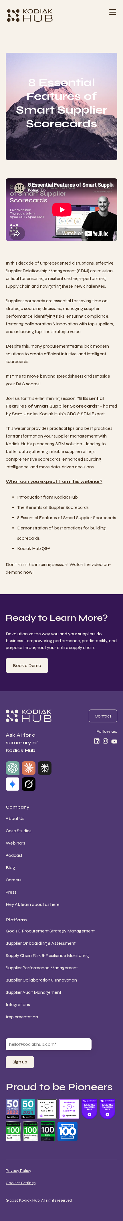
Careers (13, 879)
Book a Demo (27, 665)
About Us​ (15, 818)
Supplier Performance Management (42, 967)
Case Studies (18, 830)
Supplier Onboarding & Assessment (41, 943)
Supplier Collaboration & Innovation (41, 980)
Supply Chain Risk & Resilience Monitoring (47, 955)
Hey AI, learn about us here (32, 904)
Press (11, 892)
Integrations (18, 1004)
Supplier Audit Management (33, 992)
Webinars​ (15, 843)
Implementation (22, 1016)
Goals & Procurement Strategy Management (50, 931)
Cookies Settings (20, 1182)
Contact (103, 716)
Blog (10, 867)
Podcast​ (14, 855)
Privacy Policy (18, 1170)
